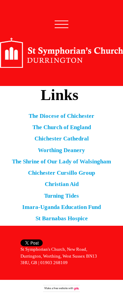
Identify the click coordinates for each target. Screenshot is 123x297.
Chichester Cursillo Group (61, 173)
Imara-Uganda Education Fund (61, 207)
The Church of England (61, 127)
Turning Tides (61, 196)
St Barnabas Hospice (62, 218)
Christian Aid (62, 184)
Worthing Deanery (61, 150)
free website (61, 288)
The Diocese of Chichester (61, 116)
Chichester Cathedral (62, 138)
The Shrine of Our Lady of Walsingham (61, 161)
